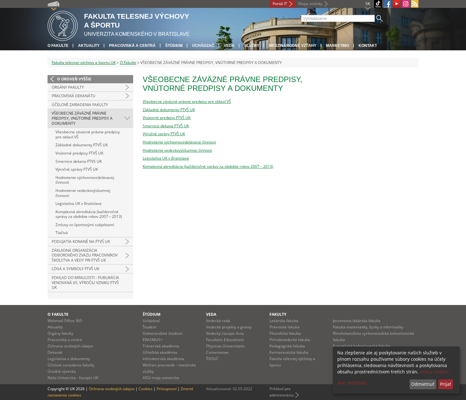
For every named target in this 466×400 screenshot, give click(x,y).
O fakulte (58, 45)
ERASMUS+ (153, 339)
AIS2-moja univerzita (161, 377)
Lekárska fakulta (283, 320)
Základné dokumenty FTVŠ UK (81, 145)
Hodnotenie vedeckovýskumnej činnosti (82, 193)
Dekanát (55, 352)
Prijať (445, 384)
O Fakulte (128, 62)
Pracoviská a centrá (132, 45)
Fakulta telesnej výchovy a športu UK (84, 62)
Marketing (337, 45)
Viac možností (351, 383)
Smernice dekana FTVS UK (78, 161)
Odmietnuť (422, 384)
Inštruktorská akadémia (163, 358)
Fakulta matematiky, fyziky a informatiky (368, 327)
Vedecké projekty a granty (229, 327)
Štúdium (174, 45)
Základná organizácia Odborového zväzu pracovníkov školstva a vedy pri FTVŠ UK (85, 255)
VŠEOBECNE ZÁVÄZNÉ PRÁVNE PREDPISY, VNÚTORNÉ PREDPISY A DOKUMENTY (82, 118)
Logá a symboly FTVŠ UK (75, 268)
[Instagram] (406, 4)
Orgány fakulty (68, 87)
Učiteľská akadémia (160, 352)
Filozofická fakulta (285, 333)
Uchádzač (151, 320)
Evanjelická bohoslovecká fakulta (362, 346)
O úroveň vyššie (74, 79)
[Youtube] (396, 4)
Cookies (145, 388)
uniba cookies (434, 372)
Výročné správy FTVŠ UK (76, 169)
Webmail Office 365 (65, 320)
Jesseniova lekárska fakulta (356, 320)
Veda (229, 45)
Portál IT (280, 3)
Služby (251, 45)
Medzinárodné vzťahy (292, 45)
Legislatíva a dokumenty (69, 358)
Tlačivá (61, 232)
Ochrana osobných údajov (70, 346)
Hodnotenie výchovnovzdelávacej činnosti (84, 180)
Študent (149, 327)
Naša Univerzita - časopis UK (73, 377)
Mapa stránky (310, 3)
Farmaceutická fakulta (288, 352)
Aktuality (89, 45)
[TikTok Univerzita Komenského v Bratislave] (378, 4)
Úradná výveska (62, 371)
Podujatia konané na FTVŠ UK (81, 241)
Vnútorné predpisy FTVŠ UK (79, 153)
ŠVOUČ (212, 358)
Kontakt (368, 45)
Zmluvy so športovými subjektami (84, 224)
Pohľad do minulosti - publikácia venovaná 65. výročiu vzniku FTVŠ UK (85, 282)
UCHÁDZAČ (203, 45)
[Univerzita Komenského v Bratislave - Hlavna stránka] (63, 25)
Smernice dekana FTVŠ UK (166, 126)
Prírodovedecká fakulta (289, 339)
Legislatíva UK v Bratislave (78, 203)
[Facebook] (387, 4)
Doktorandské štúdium (163, 333)
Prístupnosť (167, 388)
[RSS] (414, 4)
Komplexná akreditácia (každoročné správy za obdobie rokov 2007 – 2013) (88, 214)
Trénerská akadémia (161, 346)
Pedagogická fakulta (287, 346)
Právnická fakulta (284, 327)
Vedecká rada (218, 320)
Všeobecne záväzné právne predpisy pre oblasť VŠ (87, 134)
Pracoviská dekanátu (73, 95)
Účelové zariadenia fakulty (80, 104)
